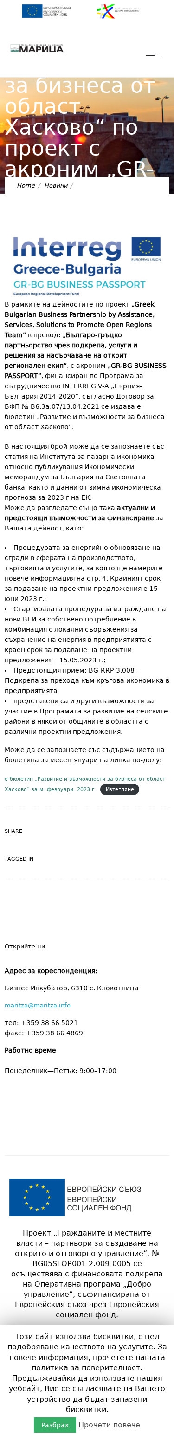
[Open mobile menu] (155, 55)
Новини (55, 185)
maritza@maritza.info (38, 1005)
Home (26, 185)
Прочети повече (109, 1424)
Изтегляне (120, 789)
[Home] (37, 52)
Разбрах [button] (55, 1425)
